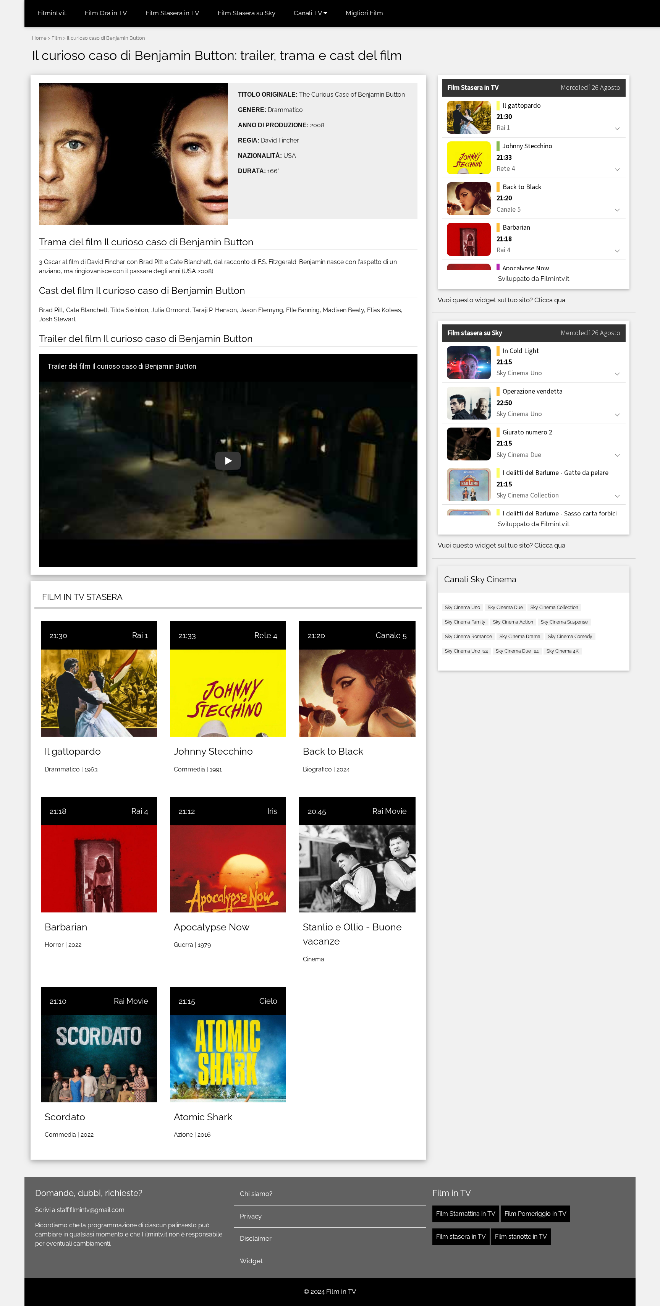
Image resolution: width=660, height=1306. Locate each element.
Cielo (268, 1001)
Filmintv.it (51, 13)
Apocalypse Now (211, 927)
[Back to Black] (357, 693)
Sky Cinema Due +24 (517, 651)
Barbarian (66, 927)
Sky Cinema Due (505, 607)
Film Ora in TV (106, 13)
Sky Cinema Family (465, 622)
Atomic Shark (203, 1117)
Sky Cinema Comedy (570, 636)
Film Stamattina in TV (465, 1213)
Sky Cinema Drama (520, 636)
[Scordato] (99, 1058)
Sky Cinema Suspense (564, 622)
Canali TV (309, 13)
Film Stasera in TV (172, 13)
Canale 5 (391, 635)
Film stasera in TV (461, 1236)
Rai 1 (140, 635)
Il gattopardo (73, 751)
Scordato (65, 1117)
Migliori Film (364, 13)
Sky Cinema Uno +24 (466, 651)
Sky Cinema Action (513, 622)
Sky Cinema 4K (563, 651)
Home (39, 38)
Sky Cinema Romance (468, 636)
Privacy (251, 1216)
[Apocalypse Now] (228, 868)
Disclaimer (256, 1238)
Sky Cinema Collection (554, 607)
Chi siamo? (256, 1193)
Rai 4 (139, 811)
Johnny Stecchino (213, 751)
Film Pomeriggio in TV (535, 1213)
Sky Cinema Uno (462, 607)
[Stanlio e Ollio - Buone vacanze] (357, 868)
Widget (251, 1261)
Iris (272, 811)
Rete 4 (265, 635)
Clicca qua (549, 300)
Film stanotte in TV (521, 1236)
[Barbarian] (99, 868)
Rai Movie (389, 811)
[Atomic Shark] (228, 1058)
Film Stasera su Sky (246, 13)
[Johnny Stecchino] (228, 693)
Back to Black (333, 751)
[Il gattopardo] (99, 693)
